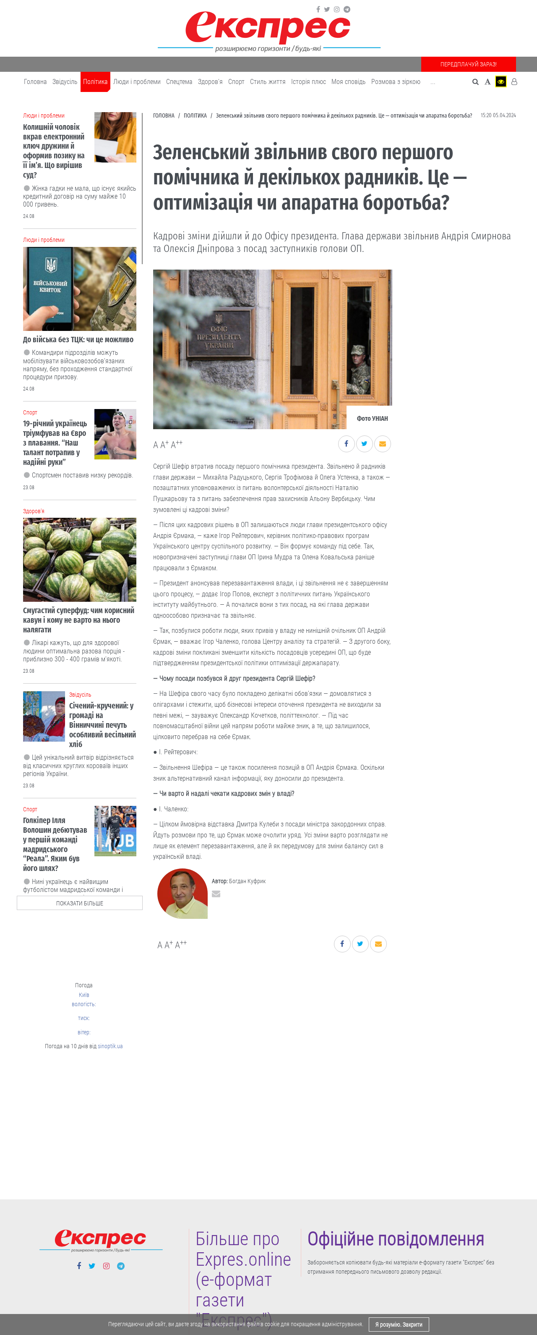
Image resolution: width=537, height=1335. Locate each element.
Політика (95, 82)
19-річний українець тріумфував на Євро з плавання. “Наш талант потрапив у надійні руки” (55, 443)
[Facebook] (318, 9)
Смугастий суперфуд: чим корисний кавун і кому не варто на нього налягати (78, 620)
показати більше (79, 903)
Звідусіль (65, 82)
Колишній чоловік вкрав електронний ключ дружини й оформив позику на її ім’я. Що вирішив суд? (54, 151)
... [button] (432, 82)
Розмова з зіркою (395, 82)
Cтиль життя (268, 82)
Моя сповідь (348, 82)
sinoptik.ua (110, 1046)
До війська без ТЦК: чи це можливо (78, 339)
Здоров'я (210, 82)
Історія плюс (308, 82)
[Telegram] (347, 9)
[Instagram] (337, 9)
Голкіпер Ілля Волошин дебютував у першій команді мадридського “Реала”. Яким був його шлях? (55, 844)
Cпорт (236, 82)
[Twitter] (327, 9)
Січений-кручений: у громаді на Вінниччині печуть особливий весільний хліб (102, 725)
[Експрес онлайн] (268, 30)
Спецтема (179, 82)
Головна (35, 82)
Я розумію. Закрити (398, 1324)
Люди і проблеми (137, 82)
